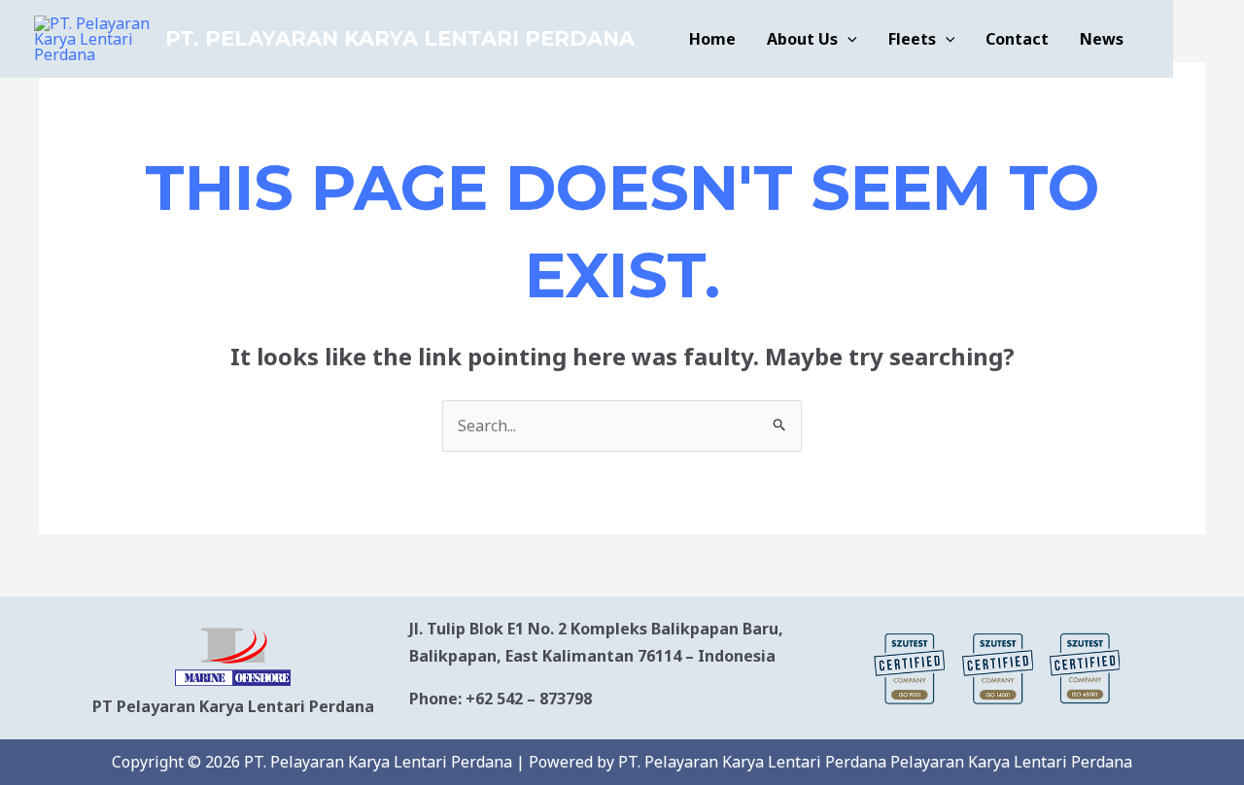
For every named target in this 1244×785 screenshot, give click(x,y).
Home (712, 39)
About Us (802, 39)
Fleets (912, 39)
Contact (1017, 39)
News (1101, 39)
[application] (847, 38)
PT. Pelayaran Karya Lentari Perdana (400, 38)
